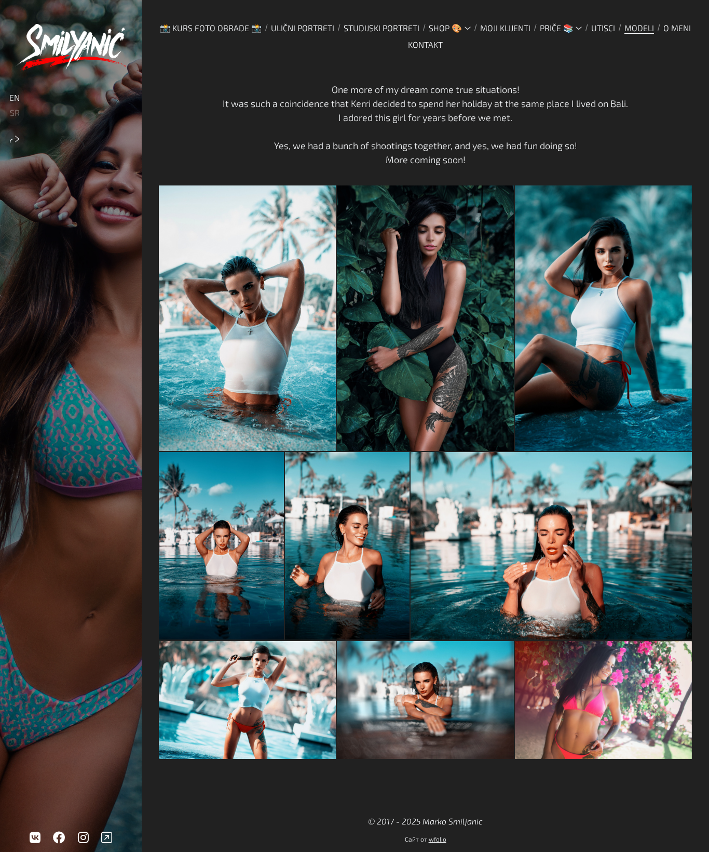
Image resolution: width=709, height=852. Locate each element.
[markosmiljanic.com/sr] (71, 47)
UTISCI (603, 28)
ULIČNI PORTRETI (302, 28)
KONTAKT (425, 44)
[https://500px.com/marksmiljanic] (106, 837)
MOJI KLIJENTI (505, 28)
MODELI (639, 28)
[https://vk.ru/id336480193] (35, 837)
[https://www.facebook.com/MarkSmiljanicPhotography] (59, 837)
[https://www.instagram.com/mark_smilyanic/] (83, 837)
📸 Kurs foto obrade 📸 (211, 28)
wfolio (437, 839)
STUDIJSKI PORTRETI (381, 28)
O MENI (677, 28)
